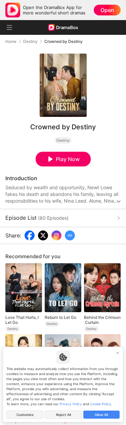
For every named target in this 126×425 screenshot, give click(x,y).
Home (10, 41)
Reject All (63, 415)
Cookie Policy (100, 404)
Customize (25, 415)
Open (107, 10)
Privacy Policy (70, 404)
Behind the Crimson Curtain (102, 320)
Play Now (68, 159)
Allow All (101, 415)
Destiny (30, 41)
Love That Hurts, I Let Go (22, 320)
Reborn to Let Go (60, 317)
